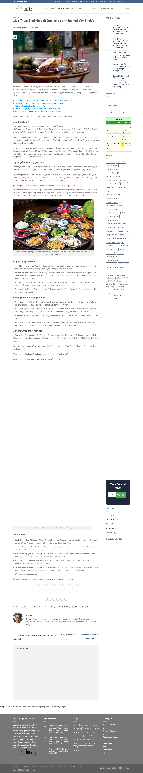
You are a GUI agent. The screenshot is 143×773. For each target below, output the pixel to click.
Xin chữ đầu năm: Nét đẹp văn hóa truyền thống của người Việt (38, 111)
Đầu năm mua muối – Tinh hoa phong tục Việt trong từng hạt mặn (39, 103)
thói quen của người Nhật (115, 227)
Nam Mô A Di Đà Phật (113, 195)
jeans (97, 729)
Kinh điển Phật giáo (113, 184)
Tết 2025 (66, 607)
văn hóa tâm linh (112, 256)
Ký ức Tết (58, 607)
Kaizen (126, 180)
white (90, 747)
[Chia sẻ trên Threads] (54, 599)
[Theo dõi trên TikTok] (127, 1)
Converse (88, 725)
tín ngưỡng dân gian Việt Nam (116, 238)
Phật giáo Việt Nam (113, 216)
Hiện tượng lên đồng (113, 176)
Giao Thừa (51, 607)
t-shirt (94, 743)
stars (80, 743)
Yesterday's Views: (110, 737)
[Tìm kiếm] (117, 8)
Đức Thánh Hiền (124, 264)
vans (75, 747)
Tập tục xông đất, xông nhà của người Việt (30, 106)
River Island (77, 739)
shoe (75, 743)
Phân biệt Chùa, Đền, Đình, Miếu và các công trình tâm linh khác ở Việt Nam (44, 579)
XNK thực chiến (112, 264)
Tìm (124, 112)
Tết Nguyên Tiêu (112, 249)
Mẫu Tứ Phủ (110, 191)
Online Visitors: (109, 725)
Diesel (95, 725)
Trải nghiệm (84, 1)
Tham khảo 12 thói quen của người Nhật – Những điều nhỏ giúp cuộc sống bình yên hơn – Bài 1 (121, 43)
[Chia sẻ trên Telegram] (66, 599)
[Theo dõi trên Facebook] (124, 1)
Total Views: (108, 743)
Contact (119, 1)
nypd (80, 736)
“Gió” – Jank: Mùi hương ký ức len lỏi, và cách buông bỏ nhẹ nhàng (121, 56)
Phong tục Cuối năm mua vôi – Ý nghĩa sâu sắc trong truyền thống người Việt (43, 101)
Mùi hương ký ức (112, 187)
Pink (90, 736)
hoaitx (36, 27)
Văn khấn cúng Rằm (113, 260)
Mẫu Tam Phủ (123, 187)
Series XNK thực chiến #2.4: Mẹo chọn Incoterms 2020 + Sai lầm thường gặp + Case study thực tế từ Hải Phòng (121, 81)
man (75, 736)
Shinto (125, 224)
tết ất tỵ (72, 607)
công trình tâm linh (113, 169)
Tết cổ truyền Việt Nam (82, 607)
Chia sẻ (67, 1)
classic (81, 725)
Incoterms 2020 (112, 180)
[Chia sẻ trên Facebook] (46, 599)
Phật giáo (125, 213)
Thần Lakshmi (111, 231)
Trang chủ (58, 1)
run (93, 739)
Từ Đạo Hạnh (111, 253)
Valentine (120, 253)
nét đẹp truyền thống (113, 213)
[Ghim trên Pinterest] (62, 599)
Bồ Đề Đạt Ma (121, 162)
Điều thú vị (93, 1)
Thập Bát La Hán (123, 231)
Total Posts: (108, 750)
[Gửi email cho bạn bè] (58, 599)
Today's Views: (109, 731)
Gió (119, 173)
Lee (88, 732)
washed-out (83, 747)
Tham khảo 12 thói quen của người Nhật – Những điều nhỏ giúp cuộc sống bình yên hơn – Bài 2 (121, 29)
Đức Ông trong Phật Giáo (115, 267)
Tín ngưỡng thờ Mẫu (113, 242)
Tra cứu (120, 495)
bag (75, 725)
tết (62, 607)
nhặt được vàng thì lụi (113, 209)
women (76, 750)
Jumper (76, 732)
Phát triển (102, 1)
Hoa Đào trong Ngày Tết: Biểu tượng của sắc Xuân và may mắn (38, 109)
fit (74, 729)
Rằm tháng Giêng (112, 220)
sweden (87, 743)
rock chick (86, 739)
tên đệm (121, 235)
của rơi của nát (111, 173)
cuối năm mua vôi (112, 165)
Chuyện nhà (111, 1)
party (85, 736)
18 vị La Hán (110, 162)
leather (83, 732)
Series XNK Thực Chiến (114, 224)
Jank (120, 180)
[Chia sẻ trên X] (50, 599)
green (79, 729)
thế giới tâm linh (112, 235)
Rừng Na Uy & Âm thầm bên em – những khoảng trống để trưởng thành (121, 67)
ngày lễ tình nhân (112, 198)
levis (93, 732)
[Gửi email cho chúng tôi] (129, 1)
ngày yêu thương (112, 202)
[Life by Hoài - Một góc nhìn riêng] (24, 8)
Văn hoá (75, 1)
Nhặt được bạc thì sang (114, 205)
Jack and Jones (88, 729)
